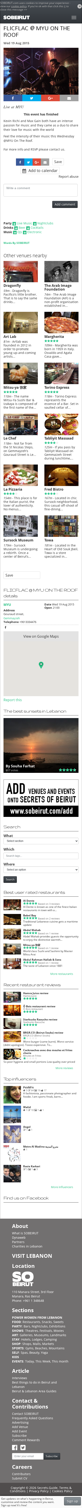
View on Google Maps (41, 636)
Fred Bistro (53, 489)
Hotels (25, 1339)
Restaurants (31, 1322)
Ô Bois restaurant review (39, 1006)
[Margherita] (61, 332)
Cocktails (37, 227)
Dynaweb (19, 1237)
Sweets (58, 1322)
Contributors (21, 1474)
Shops (26, 1344)
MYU (7, 604)
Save (58, 161)
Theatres (31, 1331)
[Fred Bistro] (61, 485)
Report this (12, 699)
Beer (22, 227)
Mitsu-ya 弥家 (15, 387)
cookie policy (19, 6)
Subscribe (19, 1435)
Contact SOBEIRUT (25, 1414)
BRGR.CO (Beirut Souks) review (43, 1032)
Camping (50, 1339)
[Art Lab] (20, 332)
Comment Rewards (26, 1440)
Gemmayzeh (11, 618)
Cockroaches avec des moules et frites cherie (47, 1051)
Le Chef (9, 438)
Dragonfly (12, 285)
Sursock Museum (18, 540)
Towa (48, 540)
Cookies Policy (62, 1491)
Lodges (37, 1339)
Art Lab (9, 336)
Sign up (72, 1501)
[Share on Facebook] (12, 98)
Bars (27, 1326)
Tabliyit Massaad (58, 438)
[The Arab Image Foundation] (61, 281)
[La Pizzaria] (20, 485)
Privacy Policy (39, 1491)
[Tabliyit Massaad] (61, 434)
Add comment (65, 204)
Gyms (29, 1348)
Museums (41, 1335)
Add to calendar (42, 170)
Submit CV (19, 1478)
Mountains (57, 1348)
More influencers (62, 1187)
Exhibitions (57, 1326)
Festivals (46, 1331)
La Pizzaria (12, 489)
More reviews (64, 1068)
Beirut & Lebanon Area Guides (34, 1391)
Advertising (20, 1422)
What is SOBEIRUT (25, 1233)
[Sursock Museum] (20, 536)
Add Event (19, 1431)
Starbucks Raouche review (40, 1019)
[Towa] (61, 536)
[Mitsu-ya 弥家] (20, 383)
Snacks (47, 1322)
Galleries (26, 1335)
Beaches (41, 1348)
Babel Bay (29, 915)
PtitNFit (28, 1087)
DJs (19, 232)
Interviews (19, 1378)
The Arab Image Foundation (58, 287)
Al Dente (28, 901)
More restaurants (61, 973)
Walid (27, 1107)
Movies (59, 1331)
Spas (24, 1352)
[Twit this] (31, 98)
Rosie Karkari (31, 1166)
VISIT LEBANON (32, 1255)
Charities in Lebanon (27, 1246)
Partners (18, 1242)
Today (29, 1361)
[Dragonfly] (20, 281)
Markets (48, 1344)
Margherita (54, 336)
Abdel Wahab (32, 930)
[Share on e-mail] (69, 98)
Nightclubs (45, 223)
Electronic (34, 232)
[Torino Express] (61, 383)
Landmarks (58, 1335)
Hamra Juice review (35, 993)
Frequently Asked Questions (32, 1418)
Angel (27, 1127)
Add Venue (20, 1427)
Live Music (24, 223)
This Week (42, 1361)
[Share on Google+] (50, 98)
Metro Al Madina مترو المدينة (40, 1146)
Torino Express (56, 387)
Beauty (34, 1352)
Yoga (44, 1352)
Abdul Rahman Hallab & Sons (42, 960)
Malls (37, 1344)
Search (10, 879)
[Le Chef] (20, 434)
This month (60, 1361)
